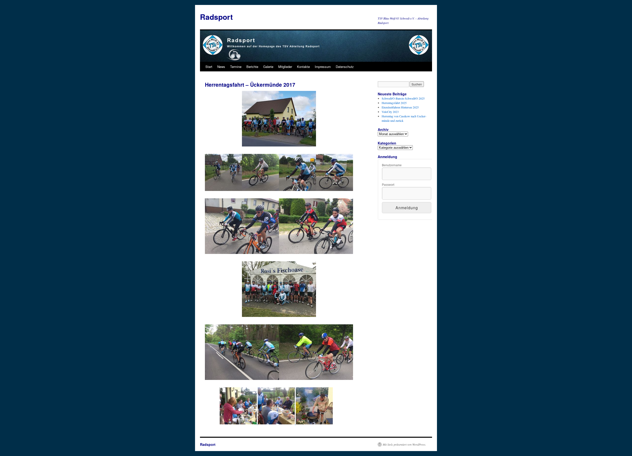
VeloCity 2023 (390, 112)
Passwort (388, 185)
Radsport (216, 16)
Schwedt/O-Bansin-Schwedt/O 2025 (403, 98)
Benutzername (392, 165)
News (221, 66)
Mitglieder (285, 66)
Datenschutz (345, 66)
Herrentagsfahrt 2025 (394, 103)
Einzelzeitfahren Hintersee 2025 (400, 107)
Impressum (323, 66)
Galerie (268, 66)
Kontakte (303, 66)
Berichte (252, 66)
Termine (235, 66)
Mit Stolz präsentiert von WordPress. (404, 444)
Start (208, 66)
